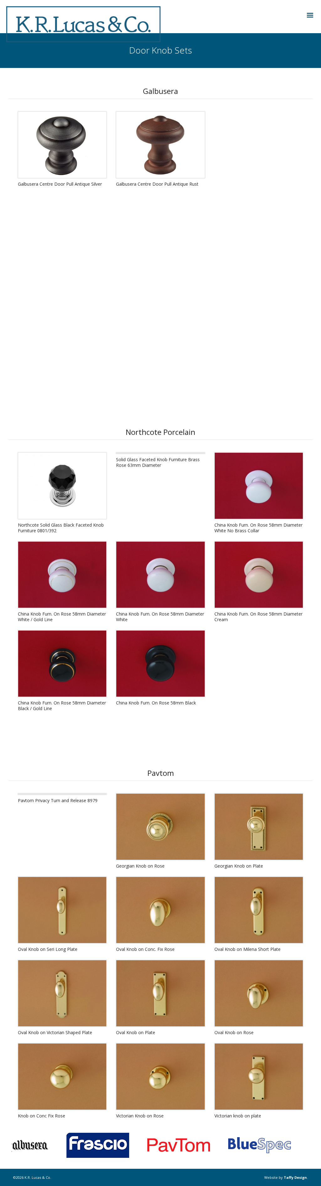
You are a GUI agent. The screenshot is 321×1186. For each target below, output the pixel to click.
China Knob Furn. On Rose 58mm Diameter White (160, 616)
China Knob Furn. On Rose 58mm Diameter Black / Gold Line (62, 705)
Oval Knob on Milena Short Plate (247, 949)
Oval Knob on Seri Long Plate (47, 949)
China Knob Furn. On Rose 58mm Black (156, 703)
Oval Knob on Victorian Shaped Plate (55, 1032)
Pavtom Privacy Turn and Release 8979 (57, 800)
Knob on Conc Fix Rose (41, 1116)
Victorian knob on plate (237, 1116)
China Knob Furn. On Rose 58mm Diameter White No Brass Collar (258, 528)
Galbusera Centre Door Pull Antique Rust (157, 184)
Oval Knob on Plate (135, 1032)
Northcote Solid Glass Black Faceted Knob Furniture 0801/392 (61, 528)
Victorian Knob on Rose (140, 1116)
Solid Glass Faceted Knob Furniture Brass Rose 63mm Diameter (158, 462)
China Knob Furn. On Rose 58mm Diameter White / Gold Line (62, 616)
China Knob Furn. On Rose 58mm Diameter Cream (258, 616)
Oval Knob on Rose (234, 1032)
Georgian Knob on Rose (140, 866)
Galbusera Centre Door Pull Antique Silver (60, 184)
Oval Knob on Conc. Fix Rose (145, 949)
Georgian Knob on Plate (238, 866)
